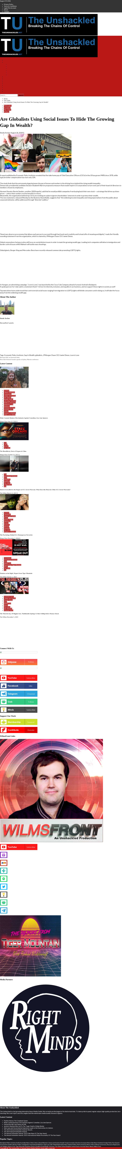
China (5, 444)
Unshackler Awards (10, 85)
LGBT (51, 1144)
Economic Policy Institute (13, 355)
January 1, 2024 (12, 577)
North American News (83, 1144)
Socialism (7, 108)
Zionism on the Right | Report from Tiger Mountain (16, 573)
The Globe (7, 110)
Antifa (18, 1143)
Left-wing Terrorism (10, 401)
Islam (45, 1144)
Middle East (7, 563)
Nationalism (60, 1144)
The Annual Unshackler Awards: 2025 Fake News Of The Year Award (25, 1133)
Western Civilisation (10, 413)
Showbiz (6, 526)
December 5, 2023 (12, 617)
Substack (6, 77)
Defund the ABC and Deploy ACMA (15, 1124)
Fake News (94, 1143)
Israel (5, 478)
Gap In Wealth (29, 355)
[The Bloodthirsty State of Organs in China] (14, 439)
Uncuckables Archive (14, 75)
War (5, 486)
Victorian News (8, 409)
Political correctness (10, 402)
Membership (7, 79)
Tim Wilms (3, 493)
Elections (78, 1143)
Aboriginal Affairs (5, 1143)
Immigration (25, 1144)
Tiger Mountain (12, 68)
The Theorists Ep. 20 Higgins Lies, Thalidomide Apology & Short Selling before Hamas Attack (29, 613)
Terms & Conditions (10, 6)
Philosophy (8, 106)
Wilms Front (11, 66)
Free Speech (7, 397)
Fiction (6, 518)
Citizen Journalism (9, 392)
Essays (6, 87)
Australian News (9, 596)
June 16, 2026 (12, 421)
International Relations (10, 476)
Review (6, 446)
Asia (5, 443)
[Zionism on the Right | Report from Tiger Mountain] (14, 555)
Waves (92, 1146)
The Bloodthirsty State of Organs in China (13, 451)
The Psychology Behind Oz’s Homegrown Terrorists (16, 535)
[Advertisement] (57, 216)
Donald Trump (8, 600)
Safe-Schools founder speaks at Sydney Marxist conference (19, 359)
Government (7, 558)
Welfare (6, 112)
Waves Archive (12, 72)
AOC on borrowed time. (10, 357)
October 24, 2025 (13, 454)
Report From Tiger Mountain (12, 565)
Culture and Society (10, 396)
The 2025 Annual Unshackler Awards (15, 1131)
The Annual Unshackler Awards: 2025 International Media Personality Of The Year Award (32, 1135)
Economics (72, 1143)
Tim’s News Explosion (14, 64)
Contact (6, 11)
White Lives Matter (9, 415)
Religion (5, 1146)
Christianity (7, 514)
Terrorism (7, 528)
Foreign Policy (108, 1143)
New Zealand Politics (70, 1144)
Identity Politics (8, 399)
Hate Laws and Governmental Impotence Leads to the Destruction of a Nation (28, 1128)
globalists (38, 355)
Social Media (44, 1146)
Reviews (6, 91)
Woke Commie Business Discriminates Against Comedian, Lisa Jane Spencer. (24, 418)
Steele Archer (5, 133)
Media (55, 1144)
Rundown (7, 406)
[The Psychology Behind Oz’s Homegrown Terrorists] (14, 509)
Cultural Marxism (43, 1143)
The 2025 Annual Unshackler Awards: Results (18, 1130)
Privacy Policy (8, 4)
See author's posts (7, 323)
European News (86, 1143)
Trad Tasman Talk (13, 70)
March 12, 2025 (12, 493)
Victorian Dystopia (9, 408)
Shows (6, 62)
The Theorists (8, 608)
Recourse (110, 1144)
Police (92, 1144)
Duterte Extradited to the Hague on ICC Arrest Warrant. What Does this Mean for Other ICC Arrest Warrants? (35, 489)
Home (6, 60)
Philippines (7, 479)
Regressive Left (8, 404)
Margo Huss (4, 421)
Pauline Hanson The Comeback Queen (16, 1121)
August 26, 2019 (17, 133)
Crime (35, 1143)
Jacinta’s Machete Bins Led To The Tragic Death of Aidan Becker (24, 1126)
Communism (8, 394)
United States (8, 484)
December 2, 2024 (13, 538)
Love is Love (74, 355)
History (6, 89)
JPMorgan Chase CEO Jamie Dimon (56, 355)
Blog (5, 83)
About (6, 10)
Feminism (100, 1143)
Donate (6, 81)
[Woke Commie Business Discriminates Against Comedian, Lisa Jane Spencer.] (14, 387)
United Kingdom (66, 1146)
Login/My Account (10, 8)
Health (10, 1144)
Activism (6, 390)
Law (48, 1144)
